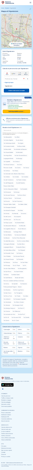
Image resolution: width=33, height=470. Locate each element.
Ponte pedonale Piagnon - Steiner (13, 287)
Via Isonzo (23, 213)
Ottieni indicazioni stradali (16, 90)
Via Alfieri (17, 137)
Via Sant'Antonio (8, 277)
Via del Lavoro (7, 216)
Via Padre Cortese (21, 180)
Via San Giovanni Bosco (20, 155)
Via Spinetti (15, 283)
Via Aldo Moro (21, 244)
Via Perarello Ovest (9, 253)
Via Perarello (19, 259)
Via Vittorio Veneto (19, 302)
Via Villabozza (16, 311)
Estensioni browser (6, 448)
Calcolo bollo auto (6, 429)
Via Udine (25, 296)
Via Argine (20, 143)
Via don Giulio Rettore (9, 268)
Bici (13, 73)
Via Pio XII (6, 317)
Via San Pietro (24, 262)
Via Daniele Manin (19, 222)
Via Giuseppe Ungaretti (19, 299)
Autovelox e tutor (5, 404)
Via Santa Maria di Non (9, 250)
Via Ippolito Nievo (20, 247)
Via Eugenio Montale (9, 244)
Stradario (7, 8)
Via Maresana (7, 232)
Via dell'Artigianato (8, 183)
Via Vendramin (7, 302)
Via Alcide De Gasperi (9, 210)
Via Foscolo (7, 201)
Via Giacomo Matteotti (20, 235)
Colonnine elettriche (6, 419)
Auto (7, 73)
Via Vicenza (7, 311)
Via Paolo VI (21, 308)
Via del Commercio (9, 180)
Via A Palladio (7, 256)
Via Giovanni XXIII (16, 317)
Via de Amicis (19, 140)
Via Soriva (6, 283)
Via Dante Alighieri (8, 140)
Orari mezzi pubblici (6, 406)
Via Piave (15, 262)
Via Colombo (25, 176)
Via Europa (16, 192)
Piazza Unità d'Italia (9, 186)
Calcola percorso (5, 396)
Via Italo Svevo (7, 293)
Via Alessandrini (8, 137)
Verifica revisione (5, 435)
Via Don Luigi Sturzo (18, 290)
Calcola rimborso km (6, 427)
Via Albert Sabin (15, 274)
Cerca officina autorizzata (8, 437)
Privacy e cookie (5, 456)
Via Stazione (23, 283)
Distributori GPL (5, 416)
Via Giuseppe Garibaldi (10, 207)
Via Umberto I (7, 299)
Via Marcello (22, 225)
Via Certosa (7, 170)
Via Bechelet (19, 152)
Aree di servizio (5, 421)
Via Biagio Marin (17, 232)
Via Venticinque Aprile (9, 143)
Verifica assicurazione (7, 433)
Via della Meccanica (9, 241)
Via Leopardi (17, 216)
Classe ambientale (6, 439)
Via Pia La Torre (8, 296)
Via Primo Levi (7, 219)
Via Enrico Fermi (21, 195)
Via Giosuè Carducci (9, 164)
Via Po (24, 265)
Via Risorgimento (22, 268)
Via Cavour (26, 167)
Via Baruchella (7, 149)
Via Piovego (7, 265)
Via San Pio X (21, 314)
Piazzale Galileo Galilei (9, 204)
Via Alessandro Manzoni (10, 225)
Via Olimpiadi (21, 250)
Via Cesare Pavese (9, 259)
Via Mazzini (7, 238)
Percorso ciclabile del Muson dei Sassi (14, 280)
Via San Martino (8, 235)
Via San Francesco (17, 201)
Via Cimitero (7, 176)
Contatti (3, 452)
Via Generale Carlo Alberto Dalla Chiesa (14, 173)
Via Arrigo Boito (8, 155)
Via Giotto (20, 210)
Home (2, 8)
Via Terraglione (18, 293)
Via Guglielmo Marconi (9, 228)
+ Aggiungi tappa (8, 82)
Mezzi (26, 73)
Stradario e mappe (6, 400)
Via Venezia (7, 305)
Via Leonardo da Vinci (9, 314)
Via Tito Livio (17, 219)
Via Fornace (18, 198)
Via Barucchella (21, 146)
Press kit (3, 454)
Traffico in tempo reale (7, 398)
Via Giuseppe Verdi (18, 305)
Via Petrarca (7, 262)
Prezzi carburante (6, 412)
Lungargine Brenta (8, 158)
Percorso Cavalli (8, 167)
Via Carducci (16, 161)
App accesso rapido (6, 450)
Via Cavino (18, 167)
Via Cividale (16, 176)
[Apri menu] (30, 2)
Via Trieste (17, 296)
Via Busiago (19, 158)
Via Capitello (7, 161)
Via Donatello (23, 189)
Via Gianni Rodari (18, 271)
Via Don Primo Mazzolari (18, 238)
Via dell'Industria (20, 183)
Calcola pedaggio (6, 402)
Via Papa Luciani (8, 222)
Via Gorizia (6, 213)
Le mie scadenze (5, 431)
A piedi (19, 73)
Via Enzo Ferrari (8, 198)
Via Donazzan (7, 192)
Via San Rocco (7, 271)
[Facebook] (2, 389)
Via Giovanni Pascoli (18, 256)
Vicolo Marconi (22, 228)
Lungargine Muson (8, 247)
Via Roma (6, 274)
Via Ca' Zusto (15, 320)
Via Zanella (26, 317)
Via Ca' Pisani (16, 265)
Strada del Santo (19, 277)
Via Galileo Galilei (22, 204)
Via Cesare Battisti (8, 152)
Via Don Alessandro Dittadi (11, 189)
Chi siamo (3, 446)
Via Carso (19, 164)
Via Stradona (7, 290)
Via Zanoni (6, 320)
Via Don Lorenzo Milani (23, 241)
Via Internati (15, 213)
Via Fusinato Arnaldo (9, 146)
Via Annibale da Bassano (20, 149)
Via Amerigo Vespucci (9, 308)
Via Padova (19, 253)
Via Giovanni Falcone (9, 195)
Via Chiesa (15, 170)
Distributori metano (6, 414)
